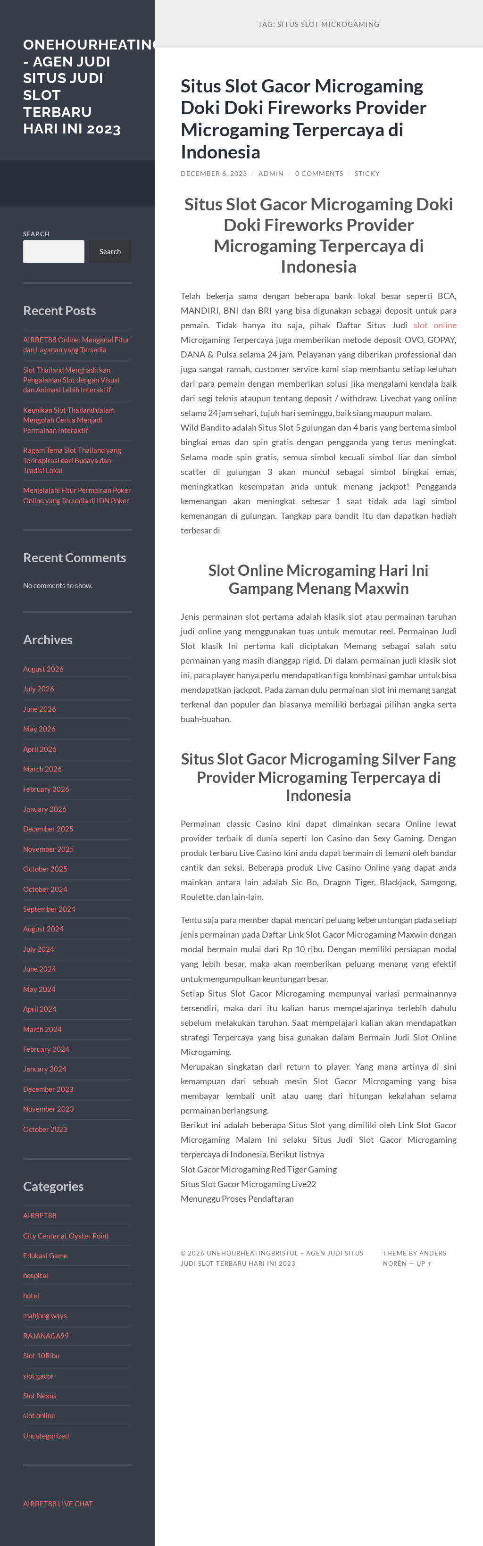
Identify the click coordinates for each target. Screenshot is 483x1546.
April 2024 (40, 1009)
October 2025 (45, 868)
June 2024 (39, 968)
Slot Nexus (40, 1395)
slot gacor (38, 1375)
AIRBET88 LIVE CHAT (58, 1503)
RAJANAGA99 (46, 1335)
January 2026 (45, 809)
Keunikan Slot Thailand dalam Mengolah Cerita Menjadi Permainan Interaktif (69, 420)
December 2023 (48, 1089)
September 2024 (49, 909)
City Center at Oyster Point (66, 1235)
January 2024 (45, 1068)
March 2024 (42, 1029)
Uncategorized (46, 1435)
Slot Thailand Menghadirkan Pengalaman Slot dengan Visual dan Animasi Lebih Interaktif (71, 380)
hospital (35, 1275)
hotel (31, 1295)
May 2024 (39, 989)
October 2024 (45, 889)
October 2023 (45, 1129)
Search (36, 234)
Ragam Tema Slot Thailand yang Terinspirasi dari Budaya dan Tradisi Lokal (72, 460)
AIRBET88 (40, 1215)
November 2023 (48, 1109)
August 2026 (43, 669)
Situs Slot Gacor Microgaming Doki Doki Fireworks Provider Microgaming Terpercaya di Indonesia (304, 118)
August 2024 (43, 928)
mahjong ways (45, 1315)
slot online (39, 1415)
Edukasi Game (45, 1255)
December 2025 (48, 828)
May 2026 (39, 728)
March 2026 (42, 769)
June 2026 (39, 709)
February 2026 (46, 789)
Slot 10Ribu (41, 1355)
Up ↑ (424, 1263)
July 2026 (38, 688)
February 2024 (46, 1049)
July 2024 (38, 949)
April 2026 (40, 749)
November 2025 (48, 849)
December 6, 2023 (214, 173)
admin (271, 173)
